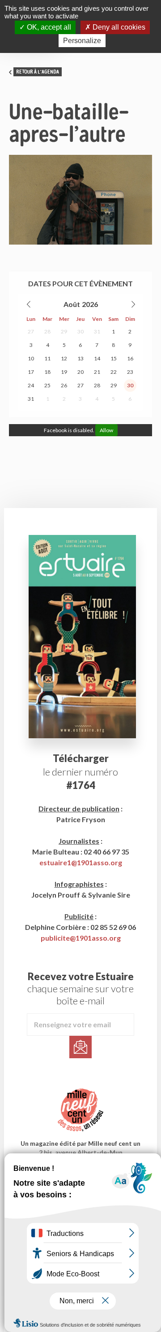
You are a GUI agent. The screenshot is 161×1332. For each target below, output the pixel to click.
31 (97, 331)
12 (64, 358)
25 (47, 385)
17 (31, 371)
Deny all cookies (118, 27)
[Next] (133, 304)
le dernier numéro (80, 771)
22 (113, 371)
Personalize (82, 40)
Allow (106, 430)
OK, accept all (48, 27)
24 (31, 385)
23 (130, 371)
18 (47, 371)
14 (97, 358)
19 (64, 371)
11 (47, 358)
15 (113, 358)
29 (64, 331)
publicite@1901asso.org (81, 937)
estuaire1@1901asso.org (80, 862)
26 (64, 385)
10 (31, 358)
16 (130, 358)
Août (72, 304)
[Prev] (29, 304)
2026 (90, 304)
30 (80, 331)
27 (31, 331)
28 (47, 331)
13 (80, 358)
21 (97, 371)
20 (80, 371)
